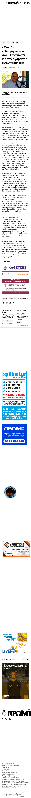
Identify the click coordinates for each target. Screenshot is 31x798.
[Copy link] (17, 42)
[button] (3, 3)
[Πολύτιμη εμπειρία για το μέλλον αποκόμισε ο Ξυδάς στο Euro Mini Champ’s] (15, 681)
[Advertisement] (15, 23)
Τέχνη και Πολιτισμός (7, 320)
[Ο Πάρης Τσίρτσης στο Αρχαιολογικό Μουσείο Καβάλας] (9, 317)
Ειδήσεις (19, 322)
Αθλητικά (4, 67)
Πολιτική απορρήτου (17, 794)
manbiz (23, 796)
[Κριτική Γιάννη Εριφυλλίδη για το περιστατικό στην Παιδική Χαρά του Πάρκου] (22, 317)
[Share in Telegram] (12, 42)
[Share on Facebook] (3, 42)
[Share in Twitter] (8, 42)
